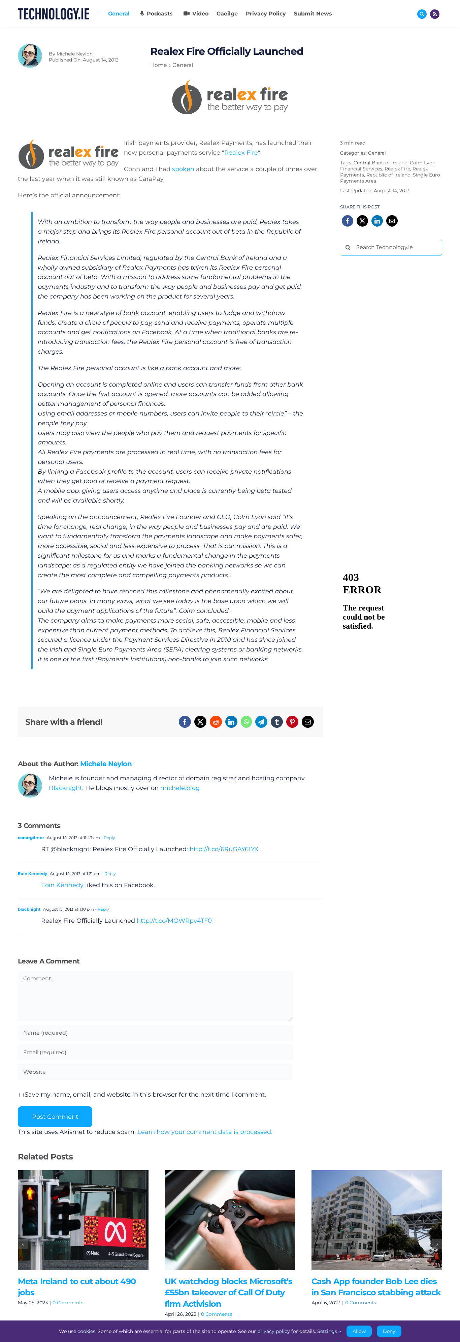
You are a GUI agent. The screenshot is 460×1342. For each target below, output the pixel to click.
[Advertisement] (390, 363)
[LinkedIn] (231, 721)
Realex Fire (241, 152)
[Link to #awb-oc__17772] (422, 14)
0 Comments (68, 1303)
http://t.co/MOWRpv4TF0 (174, 920)
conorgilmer (31, 837)
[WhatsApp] (246, 721)
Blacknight (65, 788)
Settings (327, 1331)
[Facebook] (185, 721)
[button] (23, 1244)
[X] (200, 721)
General (377, 153)
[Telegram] (261, 721)
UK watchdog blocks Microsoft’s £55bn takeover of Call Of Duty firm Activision (220, 1220)
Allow (359, 1331)
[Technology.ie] (53, 11)
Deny (389, 1331)
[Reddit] (216, 721)
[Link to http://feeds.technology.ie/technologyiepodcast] (434, 14)
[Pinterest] (292, 721)
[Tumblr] (277, 721)
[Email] (308, 721)
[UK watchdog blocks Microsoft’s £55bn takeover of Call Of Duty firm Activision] (230, 1220)
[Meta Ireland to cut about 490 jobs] (83, 1220)
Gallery (93, 1220)
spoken (183, 169)
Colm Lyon (422, 163)
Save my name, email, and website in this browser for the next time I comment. (145, 1094)
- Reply (107, 837)
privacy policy (273, 1331)
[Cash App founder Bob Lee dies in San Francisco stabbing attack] (376, 1220)
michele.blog (180, 788)
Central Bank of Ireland (380, 163)
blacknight (29, 909)
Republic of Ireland (388, 175)
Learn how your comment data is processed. (204, 1132)
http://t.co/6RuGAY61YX (224, 849)
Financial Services (361, 169)
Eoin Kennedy (32, 873)
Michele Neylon (75, 54)
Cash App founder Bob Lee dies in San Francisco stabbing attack (367, 1220)
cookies (86, 1331)
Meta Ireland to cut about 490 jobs (73, 1220)
